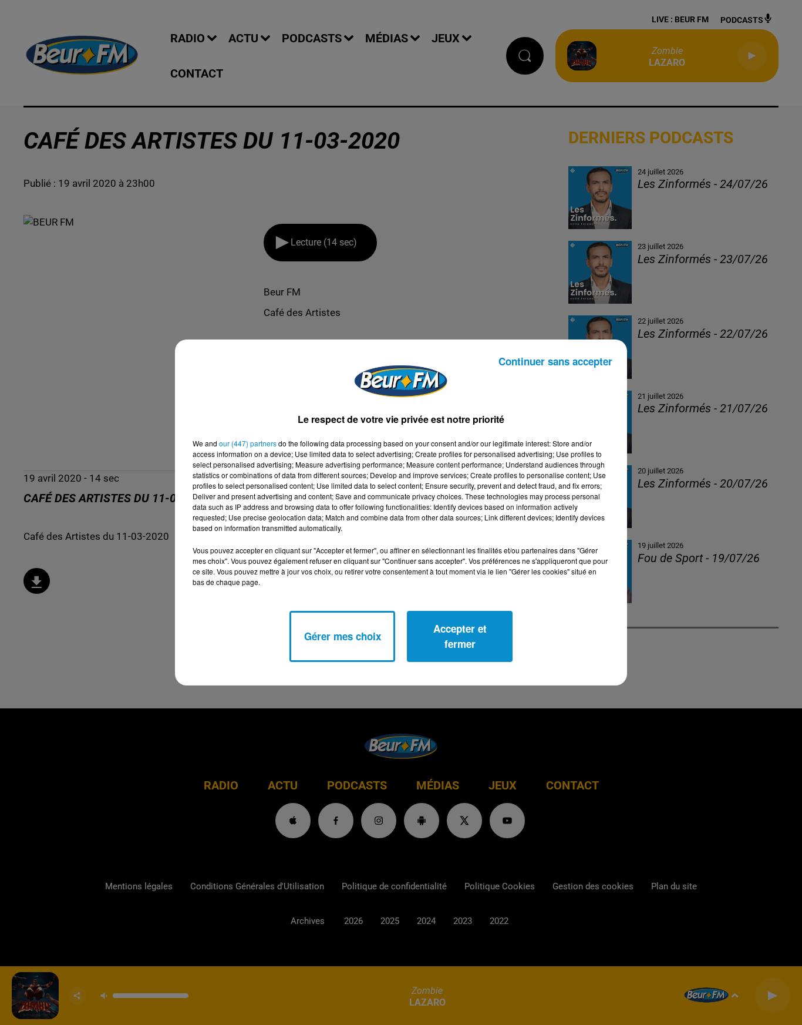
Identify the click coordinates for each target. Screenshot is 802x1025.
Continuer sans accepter (555, 361)
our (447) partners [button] (248, 443)
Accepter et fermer (460, 636)
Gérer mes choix (342, 636)
